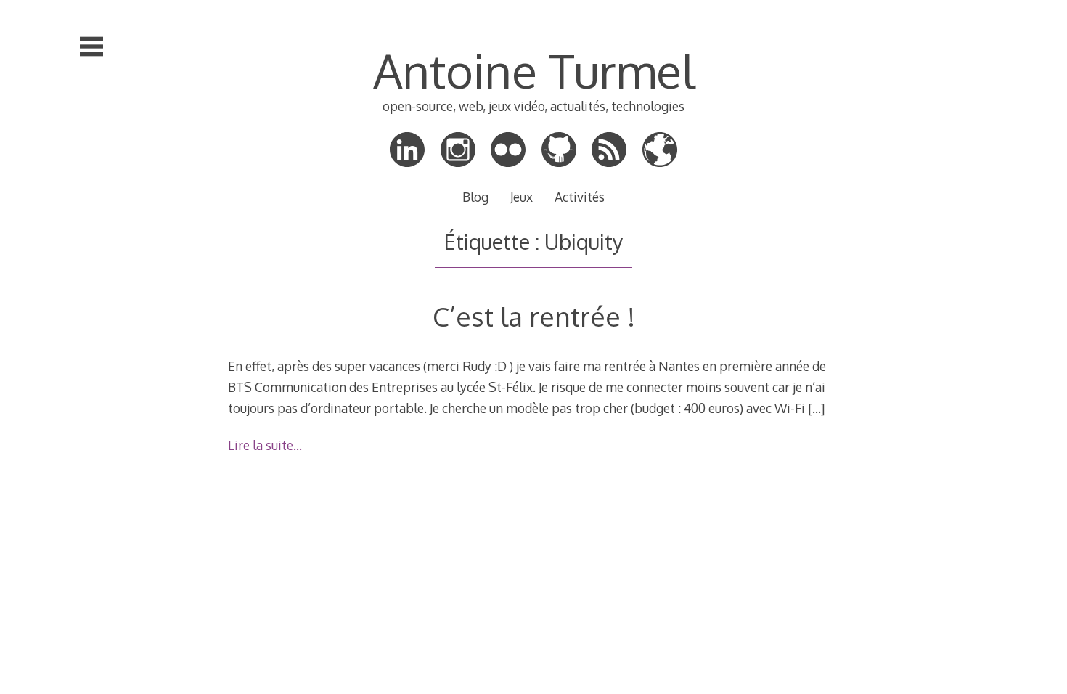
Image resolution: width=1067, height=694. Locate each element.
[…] (816, 408)
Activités (580, 197)
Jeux (521, 197)
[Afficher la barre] (91, 46)
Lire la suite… (265, 445)
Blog (475, 197)
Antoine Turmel (534, 70)
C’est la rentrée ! (534, 316)
